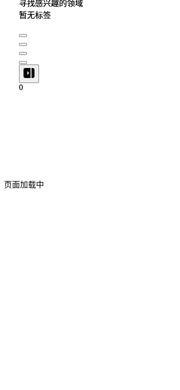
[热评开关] (23, 44)
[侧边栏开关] (29, 73)
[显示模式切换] (23, 35)
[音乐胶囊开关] (23, 62)
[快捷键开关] (23, 53)
